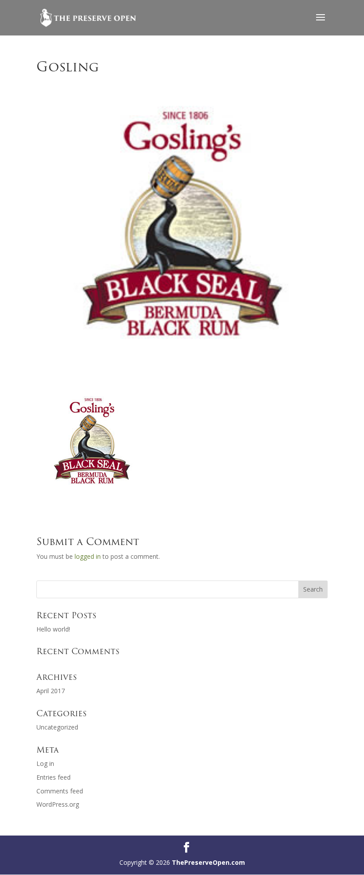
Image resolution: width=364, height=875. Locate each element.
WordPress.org (57, 804)
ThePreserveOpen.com (208, 862)
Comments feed (59, 791)
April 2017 (50, 691)
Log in (45, 763)
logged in (88, 556)
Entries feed (53, 777)
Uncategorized (57, 727)
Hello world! (53, 629)
